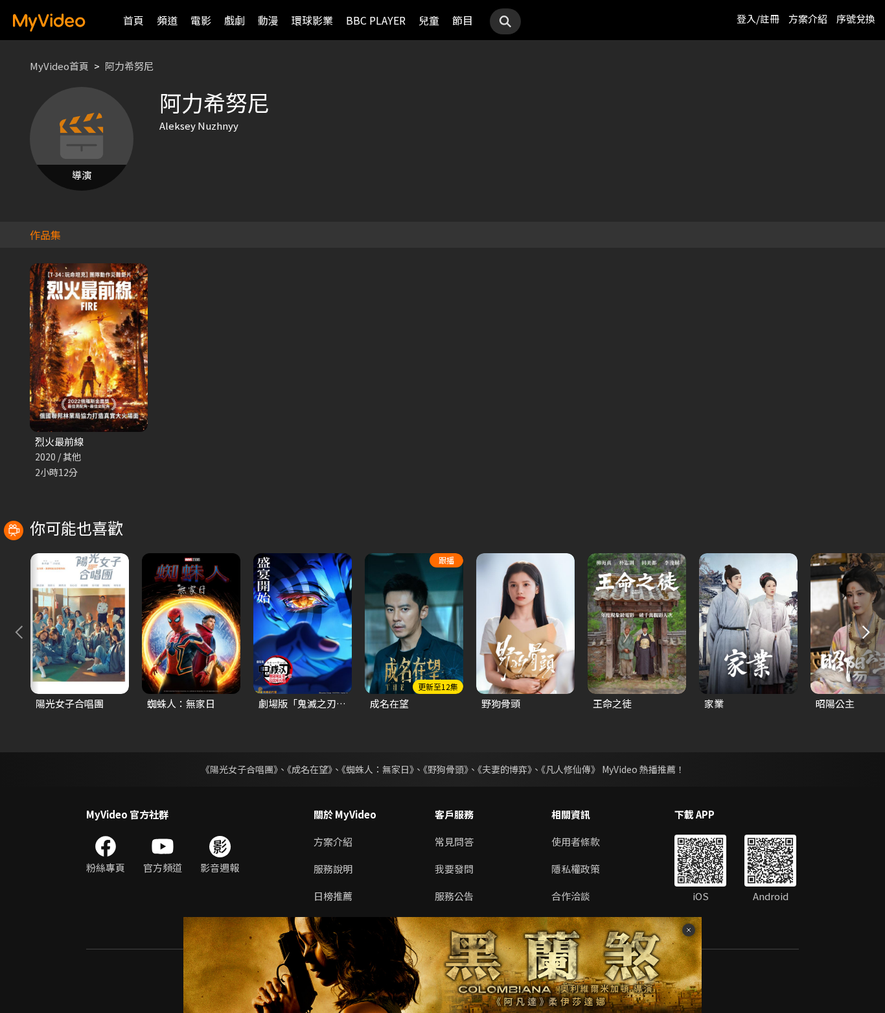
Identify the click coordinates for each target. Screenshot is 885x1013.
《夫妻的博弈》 (504, 769)
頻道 (167, 20)
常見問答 (454, 841)
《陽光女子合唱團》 (239, 769)
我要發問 (454, 869)
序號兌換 (855, 18)
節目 (462, 20)
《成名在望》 (309, 769)
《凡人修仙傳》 (570, 769)
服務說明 (333, 869)
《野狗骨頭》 (445, 769)
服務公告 (454, 896)
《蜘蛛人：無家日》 (377, 769)
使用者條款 (575, 841)
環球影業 (312, 20)
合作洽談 (570, 896)
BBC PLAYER (376, 20)
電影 (200, 20)
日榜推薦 (333, 896)
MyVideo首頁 (59, 66)
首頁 (133, 20)
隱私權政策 (575, 869)
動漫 (268, 20)
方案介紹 (807, 18)
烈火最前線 (59, 441)
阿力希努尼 (129, 66)
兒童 (429, 20)
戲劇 (234, 20)
